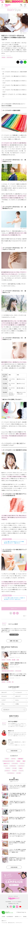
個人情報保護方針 (10, 916)
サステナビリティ (19, 922)
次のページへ (14, 608)
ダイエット (7, 770)
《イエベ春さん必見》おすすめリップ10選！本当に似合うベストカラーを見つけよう (14, 598)
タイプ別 (8, 659)
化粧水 (20, 768)
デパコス (14, 770)
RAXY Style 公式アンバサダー (8, 670)
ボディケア (18, 696)
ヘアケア (3, 700)
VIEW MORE (14, 751)
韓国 (24, 761)
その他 (17, 704)
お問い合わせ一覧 (11, 922)
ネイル (17, 700)
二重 (18, 659)
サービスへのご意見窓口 (16, 901)
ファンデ (21, 770)
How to (3, 57)
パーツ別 (14, 768)
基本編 (18, 761)
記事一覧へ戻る (14, 641)
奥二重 (13, 659)
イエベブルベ (9, 57)
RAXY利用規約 (8, 901)
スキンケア (4, 692)
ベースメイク (18, 692)
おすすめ (13, 758)
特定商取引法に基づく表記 (13, 903)
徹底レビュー (6, 763)
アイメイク (8, 55)
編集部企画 (20, 758)
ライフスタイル (11, 773)
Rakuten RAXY (8, 5)
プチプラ (7, 768)
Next (24, 615)
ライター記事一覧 (14, 634)
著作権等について (18, 916)
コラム (3, 704)
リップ (5, 765)
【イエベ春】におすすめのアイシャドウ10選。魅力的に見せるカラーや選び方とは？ (14, 542)
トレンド (22, 763)
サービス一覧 (4, 922)
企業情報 (3, 916)
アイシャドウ (18, 670)
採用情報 (24, 916)
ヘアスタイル (12, 765)
